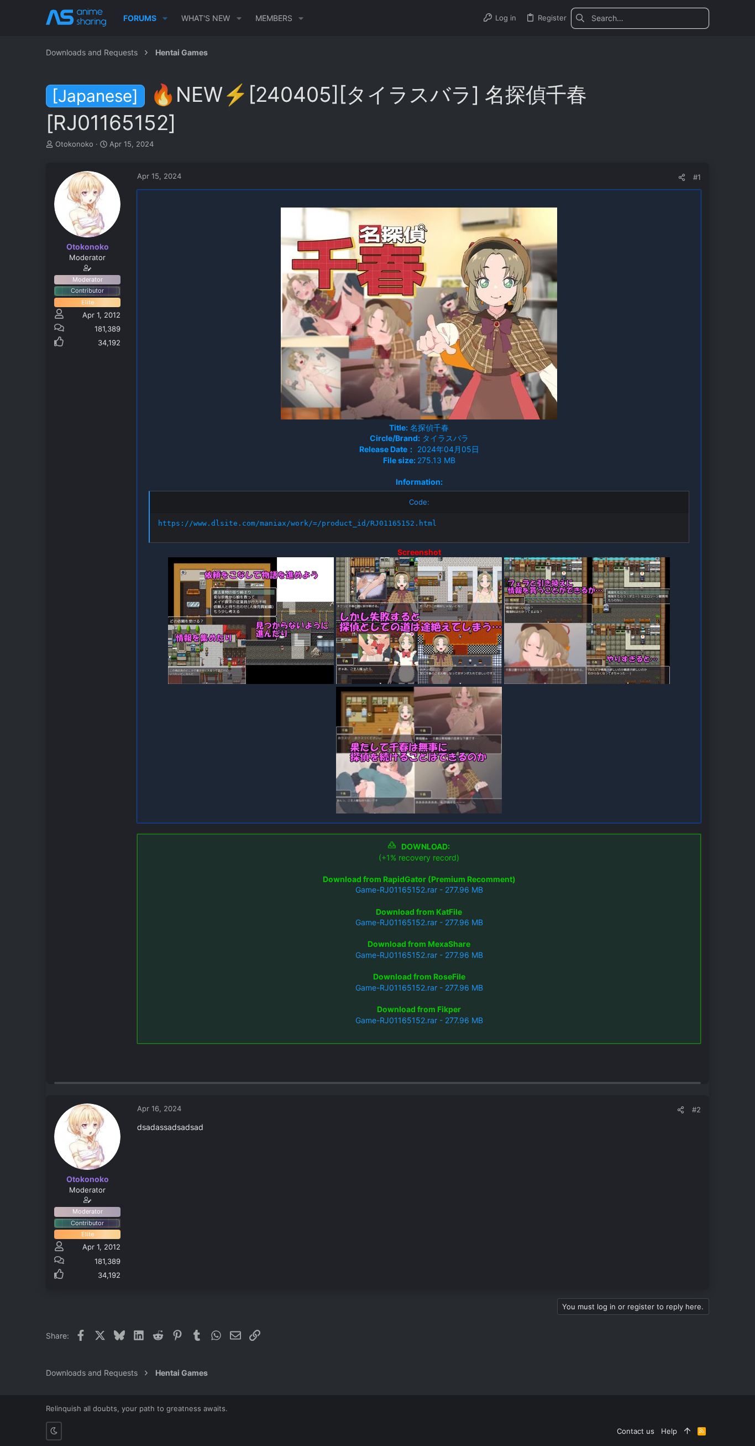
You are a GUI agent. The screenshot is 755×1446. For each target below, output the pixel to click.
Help (669, 1431)
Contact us (635, 1431)
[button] (165, 18)
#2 (696, 1109)
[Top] (687, 1431)
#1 (697, 177)
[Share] (681, 177)
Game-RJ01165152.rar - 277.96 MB (419, 889)
